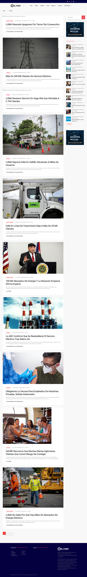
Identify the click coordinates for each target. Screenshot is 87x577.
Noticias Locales (10, 20)
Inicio (31, 5)
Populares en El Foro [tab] (70, 41)
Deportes (42, 5)
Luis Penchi (9, 291)
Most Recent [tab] (79, 41)
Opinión (36, 5)
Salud (48, 5)
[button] (68, 5)
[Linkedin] (74, 1)
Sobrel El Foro (67, 5)
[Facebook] (67, 1)
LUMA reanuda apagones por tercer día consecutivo (33, 24)
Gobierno (8, 72)
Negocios (53, 5)
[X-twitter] (69, 1)
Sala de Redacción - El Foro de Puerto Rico (15, 31)
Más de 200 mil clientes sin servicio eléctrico (28, 76)
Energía (8, 94)
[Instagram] (71, 1)
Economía (60, 5)
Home (4, 10)
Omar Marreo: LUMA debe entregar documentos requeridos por (78, 56)
